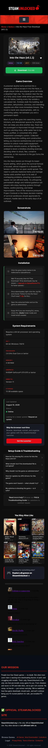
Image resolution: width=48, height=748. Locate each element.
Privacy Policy (17, 740)
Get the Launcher (24, 441)
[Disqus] (24, 618)
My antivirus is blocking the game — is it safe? (21, 489)
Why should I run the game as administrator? (22, 471)
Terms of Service (28, 740)
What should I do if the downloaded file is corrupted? (21, 465)
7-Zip (22, 296)
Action (11, 27)
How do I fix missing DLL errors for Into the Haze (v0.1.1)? (22, 458)
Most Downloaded (31, 737)
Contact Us (39, 740)
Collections (42, 737)
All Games (20, 737)
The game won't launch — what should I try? (22, 483)
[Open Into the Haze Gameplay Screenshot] (24, 246)
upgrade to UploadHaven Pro (29, 283)
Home (3, 27)
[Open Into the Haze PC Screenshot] (24, 222)
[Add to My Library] (40, 58)
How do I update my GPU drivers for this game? (21, 477)
